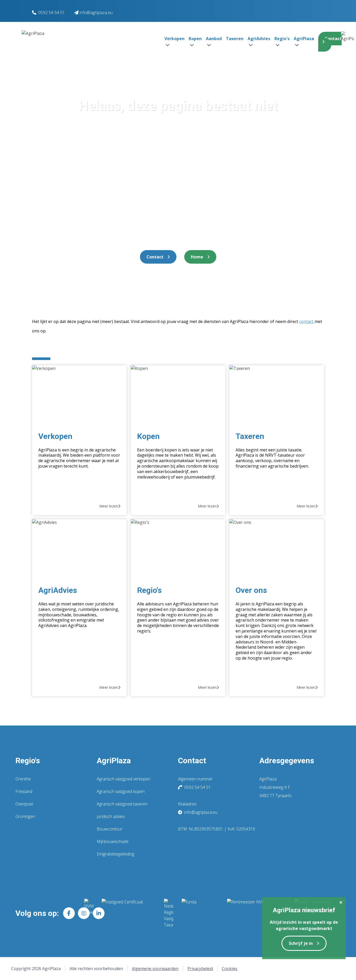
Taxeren (234, 38)
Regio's (149, 590)
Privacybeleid (200, 968)
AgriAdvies (57, 590)
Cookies (229, 968)
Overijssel (24, 804)
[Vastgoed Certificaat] (129, 913)
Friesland (23, 791)
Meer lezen (108, 506)
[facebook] (69, 913)
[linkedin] (99, 913)
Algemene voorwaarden (155, 968)
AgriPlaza (114, 760)
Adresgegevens (286, 760)
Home (197, 257)
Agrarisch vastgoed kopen (121, 791)
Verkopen (55, 436)
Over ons (251, 590)
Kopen (148, 436)
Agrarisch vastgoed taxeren (122, 804)
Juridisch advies (111, 816)
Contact (333, 38)
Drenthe (23, 779)
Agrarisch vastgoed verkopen (123, 779)
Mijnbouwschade (112, 841)
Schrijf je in (301, 943)
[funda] (200, 913)
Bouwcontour (109, 829)
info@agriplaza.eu (200, 812)
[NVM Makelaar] (88, 913)
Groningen (25, 816)
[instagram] (84, 913)
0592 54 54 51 (51, 12)
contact (307, 321)
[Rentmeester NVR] (256, 913)
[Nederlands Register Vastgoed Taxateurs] (168, 913)
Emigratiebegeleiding (115, 854)
